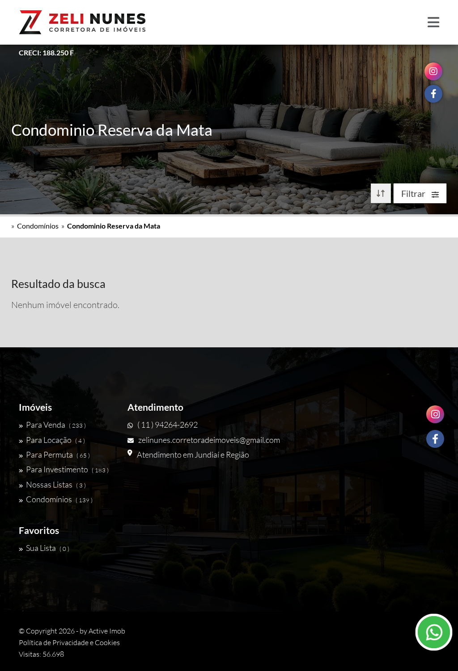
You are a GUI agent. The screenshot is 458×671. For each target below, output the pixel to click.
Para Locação (55, 440)
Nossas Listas (56, 484)
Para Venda (56, 424)
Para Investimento (67, 469)
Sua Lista (47, 548)
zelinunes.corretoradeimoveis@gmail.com (209, 440)
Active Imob (107, 630)
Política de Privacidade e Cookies (69, 642)
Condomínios (38, 225)
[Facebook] (435, 439)
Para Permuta (58, 454)
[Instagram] (435, 414)
